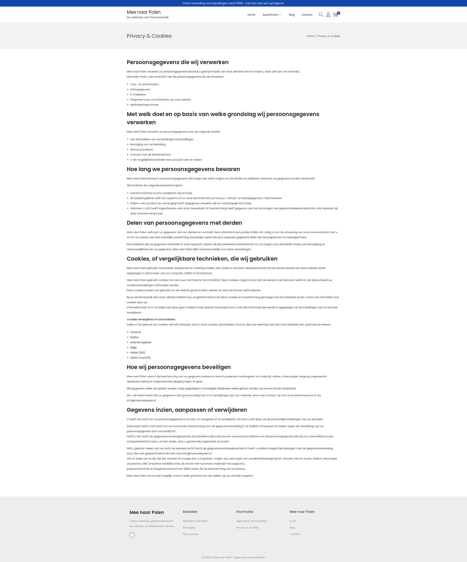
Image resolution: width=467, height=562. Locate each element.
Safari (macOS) (140, 357)
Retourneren (191, 534)
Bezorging (189, 527)
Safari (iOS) (137, 352)
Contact (295, 534)
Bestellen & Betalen (195, 521)
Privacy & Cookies (247, 527)
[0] (335, 15)
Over (293, 521)
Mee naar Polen (144, 12)
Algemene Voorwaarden (251, 521)
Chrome (135, 332)
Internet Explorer (140, 342)
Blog (292, 527)
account (317, 419)
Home (310, 36)
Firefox (134, 337)
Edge (133, 347)
